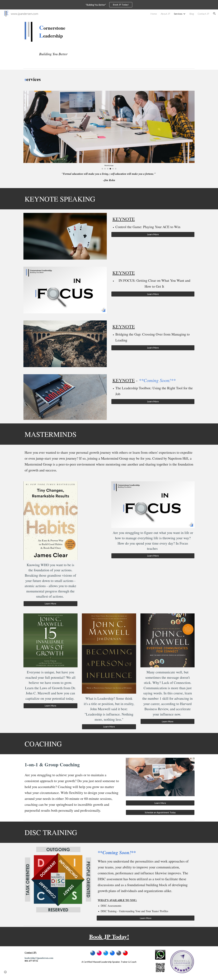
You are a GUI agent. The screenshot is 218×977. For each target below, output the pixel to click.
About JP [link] (165, 13)
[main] (57, 32)
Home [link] (153, 13)
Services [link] (178, 13)
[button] (214, 13)
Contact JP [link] (203, 13)
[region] (109, 4)
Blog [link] (191, 13)
